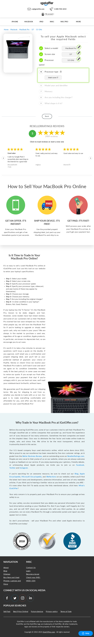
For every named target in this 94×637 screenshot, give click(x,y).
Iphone (15, 22)
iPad (41, 22)
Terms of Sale (66, 611)
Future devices (37, 611)
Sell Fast (6, 611)
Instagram (24, 468)
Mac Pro (64, 22)
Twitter (12, 468)
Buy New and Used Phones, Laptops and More (12, 581)
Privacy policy (52, 611)
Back (47, 116)
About (6, 568)
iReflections (51, 477)
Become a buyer (32, 574)
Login (28, 571)
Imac (52, 22)
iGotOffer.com (49, 632)
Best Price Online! (20, 611)
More (78, 22)
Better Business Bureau (32, 456)
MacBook (28, 22)
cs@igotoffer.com (38, 9)
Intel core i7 (53, 78)
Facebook (80, 465)
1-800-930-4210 (60, 9)
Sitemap (6, 574)
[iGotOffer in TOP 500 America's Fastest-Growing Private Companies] (21, 541)
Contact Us (31, 568)
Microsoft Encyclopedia (31, 477)
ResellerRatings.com (75, 456)
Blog (76, 474)
